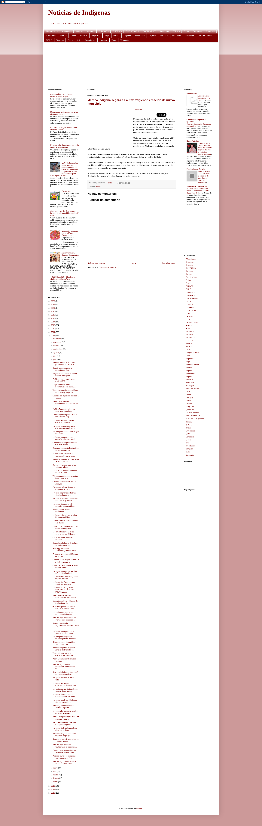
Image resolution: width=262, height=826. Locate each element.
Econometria (192, 94)
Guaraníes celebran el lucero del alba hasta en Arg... (65, 602)
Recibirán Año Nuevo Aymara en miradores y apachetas (65, 499)
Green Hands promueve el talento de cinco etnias (66, 566)
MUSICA (83, 36)
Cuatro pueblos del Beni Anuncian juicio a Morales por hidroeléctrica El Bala (64, 213)
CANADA (189, 286)
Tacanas (60, 40)
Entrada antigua (168, 263)
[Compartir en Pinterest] (129, 183)
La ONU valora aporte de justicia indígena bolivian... (65, 578)
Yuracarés (124, 40)
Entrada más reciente (96, 263)
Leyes (188, 355)
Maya (107, 36)
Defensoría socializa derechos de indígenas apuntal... (66, 740)
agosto (56, 352)
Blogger (139, 808)
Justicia (189, 346)
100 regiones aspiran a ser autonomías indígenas (63, 613)
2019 (53, 315)
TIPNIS (49, 40)
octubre (56, 346)
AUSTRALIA (191, 268)
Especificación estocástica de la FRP (204, 98)
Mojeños (127, 36)
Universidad (190, 431)
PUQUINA (176, 36)
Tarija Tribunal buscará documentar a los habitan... (64, 386)
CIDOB (188, 301)
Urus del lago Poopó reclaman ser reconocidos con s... (64, 762)
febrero (56, 778)
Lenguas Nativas (192, 352)
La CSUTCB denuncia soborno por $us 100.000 (65, 471)
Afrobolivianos (52, 31)
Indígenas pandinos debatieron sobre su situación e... (65, 701)
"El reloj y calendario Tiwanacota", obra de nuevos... (66, 550)
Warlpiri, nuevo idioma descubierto (61, 511)
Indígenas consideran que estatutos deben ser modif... (65, 696)
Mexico (116, 36)
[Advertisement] (130, 66)
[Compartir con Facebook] (126, 183)
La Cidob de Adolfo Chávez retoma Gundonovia (63, 421)
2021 (53, 308)
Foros (186, 31)
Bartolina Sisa (191, 277)
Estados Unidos (192, 322)
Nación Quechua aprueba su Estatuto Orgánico (64, 707)
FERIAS (176, 31)
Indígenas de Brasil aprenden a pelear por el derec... (65, 729)
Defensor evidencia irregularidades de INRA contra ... (66, 625)
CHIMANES (103, 31)
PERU (188, 401)
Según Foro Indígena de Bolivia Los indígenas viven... (65, 544)
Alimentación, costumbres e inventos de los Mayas (61, 95)
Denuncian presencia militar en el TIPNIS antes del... (66, 460)
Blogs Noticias (193, 141)
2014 (53, 332)
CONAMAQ (190, 307)
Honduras (189, 340)
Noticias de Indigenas (79, 12)
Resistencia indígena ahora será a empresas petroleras (65, 673)
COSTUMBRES (149, 31)
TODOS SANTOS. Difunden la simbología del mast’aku (62, 278)
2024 (53, 304)
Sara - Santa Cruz (193, 416)
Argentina (189, 265)
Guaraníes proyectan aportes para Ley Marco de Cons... (64, 607)
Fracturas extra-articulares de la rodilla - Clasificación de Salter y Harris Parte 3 (198, 191)
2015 (53, 329)
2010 (53, 793)
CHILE (188, 289)
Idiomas (63, 36)
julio (55, 356)
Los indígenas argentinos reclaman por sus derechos (64, 638)
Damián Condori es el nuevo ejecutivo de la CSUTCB (64, 363)
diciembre (57, 339)
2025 (53, 301)
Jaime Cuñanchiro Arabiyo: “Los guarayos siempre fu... (65, 527)
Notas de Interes (192, 389)
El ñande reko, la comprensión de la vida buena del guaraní (64, 146)
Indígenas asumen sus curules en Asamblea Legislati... (65, 572)
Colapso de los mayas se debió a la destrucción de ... (66, 561)
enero (55, 782)
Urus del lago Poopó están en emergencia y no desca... (64, 619)
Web (187, 443)
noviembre (57, 342)
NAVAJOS (164, 36)
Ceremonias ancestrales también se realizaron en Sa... (65, 449)
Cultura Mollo (67, 191)
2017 (53, 322)
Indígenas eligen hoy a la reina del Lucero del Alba (65, 516)
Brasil (188, 283)
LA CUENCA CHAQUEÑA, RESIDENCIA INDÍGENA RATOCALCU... (63, 590)
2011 (53, 790)
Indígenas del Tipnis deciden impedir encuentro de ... (64, 583)
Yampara (103, 40)
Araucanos (67, 31)
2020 (53, 311)
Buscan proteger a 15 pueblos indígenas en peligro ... (64, 735)
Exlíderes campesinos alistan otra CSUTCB (64, 380)
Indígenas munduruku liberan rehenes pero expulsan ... (64, 427)
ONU (188, 392)
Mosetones (140, 36)
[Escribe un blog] (121, 183)
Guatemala (51, 36)
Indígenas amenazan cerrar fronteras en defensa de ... (64, 632)
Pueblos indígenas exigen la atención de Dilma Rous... (64, 649)
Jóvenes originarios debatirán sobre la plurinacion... (64, 494)
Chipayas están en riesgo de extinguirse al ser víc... (64, 488)
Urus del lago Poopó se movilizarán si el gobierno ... (65, 746)
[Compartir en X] (123, 183)
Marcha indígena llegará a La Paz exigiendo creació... (66, 718)
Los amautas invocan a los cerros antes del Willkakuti (64, 533)
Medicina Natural (192, 365)
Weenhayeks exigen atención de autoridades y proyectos (65, 391)
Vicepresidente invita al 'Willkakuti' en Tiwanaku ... (64, 654)
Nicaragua (190, 386)
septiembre (57, 349)
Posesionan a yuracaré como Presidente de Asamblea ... (64, 751)
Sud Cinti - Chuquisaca (195, 419)
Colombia (189, 304)
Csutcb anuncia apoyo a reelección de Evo (62, 369)
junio (55, 359)
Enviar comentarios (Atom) (109, 267)
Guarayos (210, 31)
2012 (53, 786)
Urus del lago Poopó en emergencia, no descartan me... (64, 666)
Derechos (164, 31)
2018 (53, 318)
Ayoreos (90, 31)
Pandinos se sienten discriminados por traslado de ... (65, 403)
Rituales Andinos (205, 36)
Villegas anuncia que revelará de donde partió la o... (65, 477)
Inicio (134, 263)
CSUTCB (189, 313)
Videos (188, 440)
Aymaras (79, 31)
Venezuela (190, 437)
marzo (56, 775)
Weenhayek (90, 40)
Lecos (73, 36)
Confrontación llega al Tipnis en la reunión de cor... (65, 444)
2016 (53, 325)
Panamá (189, 395)
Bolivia (98, 186)
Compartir (138, 110)
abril (55, 771)
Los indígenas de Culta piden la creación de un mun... (65, 690)
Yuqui (113, 40)
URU (79, 40)
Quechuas (189, 36)
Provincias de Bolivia (196, 169)
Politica (189, 404)
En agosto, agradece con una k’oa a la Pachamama (70, 233)
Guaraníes (197, 31)
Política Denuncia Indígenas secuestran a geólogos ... (64, 410)
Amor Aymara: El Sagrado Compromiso (70, 254)
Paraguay (189, 398)
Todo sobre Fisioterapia (197, 186)
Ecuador (189, 319)
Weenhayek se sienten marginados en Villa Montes (65, 596)
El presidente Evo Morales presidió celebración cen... (64, 455)
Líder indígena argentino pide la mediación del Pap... (65, 416)
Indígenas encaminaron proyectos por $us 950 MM (64, 684)
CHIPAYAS (117, 31)
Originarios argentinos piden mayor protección (64, 643)
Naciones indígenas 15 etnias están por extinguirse (64, 723)
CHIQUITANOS (132, 31)
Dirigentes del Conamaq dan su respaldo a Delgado (65, 375)
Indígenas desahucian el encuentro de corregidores (64, 505)
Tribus (70, 40)
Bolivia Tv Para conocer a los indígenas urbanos (64, 466)
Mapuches (95, 36)
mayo (55, 768)
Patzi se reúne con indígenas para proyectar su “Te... (64, 757)
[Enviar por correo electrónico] (118, 183)
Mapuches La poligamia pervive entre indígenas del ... (65, 712)
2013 (53, 336)
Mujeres (152, 36)
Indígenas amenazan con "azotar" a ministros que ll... (65, 438)
